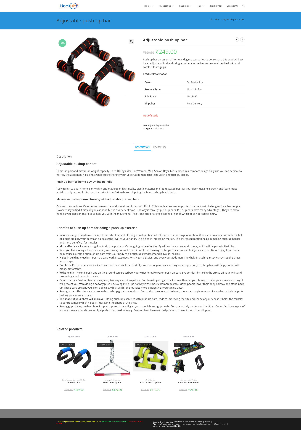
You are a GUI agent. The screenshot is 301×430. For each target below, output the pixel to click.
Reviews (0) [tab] (159, 147)
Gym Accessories (68, 379)
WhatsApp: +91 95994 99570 (114, 421)
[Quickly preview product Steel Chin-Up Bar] (129, 345)
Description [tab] (142, 147)
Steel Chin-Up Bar (112, 382)
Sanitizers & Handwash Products (188, 421)
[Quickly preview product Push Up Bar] (90, 345)
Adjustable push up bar (234, 19)
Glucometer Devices (170, 423)
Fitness (106, 379)
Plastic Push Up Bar (150, 382)
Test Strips (186, 423)
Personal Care (159, 426)
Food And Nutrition (174, 426)
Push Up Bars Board (188, 382)
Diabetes (157, 424)
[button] (131, 41)
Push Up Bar (158, 128)
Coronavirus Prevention (163, 422)
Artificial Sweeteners (202, 423)
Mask (207, 421)
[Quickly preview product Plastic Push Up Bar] (167, 345)
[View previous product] (237, 39)
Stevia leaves (220, 423)
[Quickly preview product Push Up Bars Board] (205, 345)
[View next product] (242, 39)
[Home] (211, 19)
